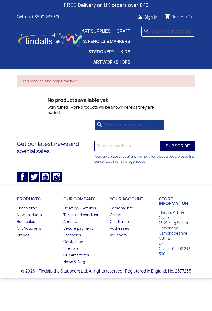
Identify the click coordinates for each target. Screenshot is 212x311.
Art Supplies (96, 31)
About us (71, 221)
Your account (126, 199)
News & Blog (74, 261)
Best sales (26, 221)
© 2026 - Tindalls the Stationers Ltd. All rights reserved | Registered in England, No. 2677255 (106, 271)
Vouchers (118, 234)
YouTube (45, 177)
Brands (23, 234)
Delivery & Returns (79, 208)
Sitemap (70, 248)
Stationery (101, 52)
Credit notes (121, 221)
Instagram (56, 177)
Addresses (119, 228)
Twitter (34, 177)
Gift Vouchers (29, 228)
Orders (116, 214)
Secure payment (78, 228)
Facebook (22, 177)
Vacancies (72, 234)
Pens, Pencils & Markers (102, 41)
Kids (125, 52)
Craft (123, 31)
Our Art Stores (76, 255)
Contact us (73, 241)
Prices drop (27, 208)
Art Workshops (111, 62)
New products (29, 214)
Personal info (121, 208)
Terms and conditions (82, 214)
